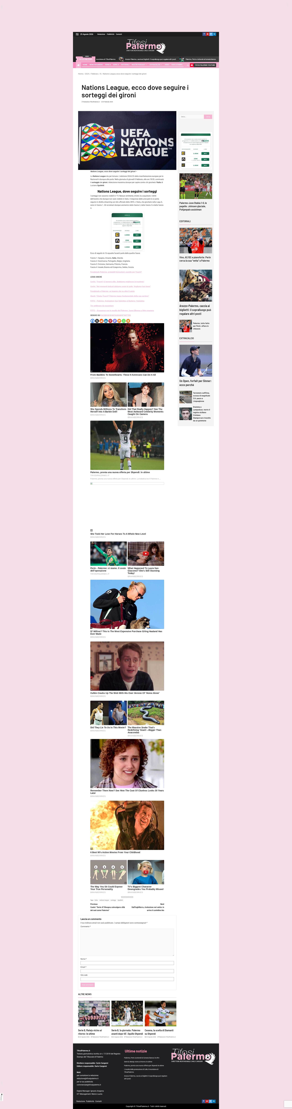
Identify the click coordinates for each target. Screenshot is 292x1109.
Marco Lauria (97, 1094)
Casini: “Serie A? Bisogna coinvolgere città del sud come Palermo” (107, 907)
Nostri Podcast (138, 65)
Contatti (119, 34)
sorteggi (113, 900)
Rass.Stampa (177, 65)
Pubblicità (110, 34)
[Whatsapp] (124, 321)
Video (167, 65)
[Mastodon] (115, 321)
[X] (97, 321)
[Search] (187, 65)
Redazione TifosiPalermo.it (91, 102)
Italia (96, 900)
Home (85, 65)
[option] (196, 192)
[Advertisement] (146, 16)
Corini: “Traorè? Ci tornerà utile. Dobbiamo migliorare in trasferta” (117, 282)
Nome (84, 959)
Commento (86, 926)
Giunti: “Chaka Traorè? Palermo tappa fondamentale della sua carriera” (119, 296)
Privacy (1, 1097)
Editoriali (125, 65)
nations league (104, 900)
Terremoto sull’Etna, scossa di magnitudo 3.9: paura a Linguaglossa (201, 397)
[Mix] (119, 321)
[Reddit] (101, 321)
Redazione (101, 34)
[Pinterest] (110, 321)
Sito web (84, 975)
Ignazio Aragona (97, 1091)
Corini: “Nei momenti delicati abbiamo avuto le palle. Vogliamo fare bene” (120, 286)
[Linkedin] (106, 321)
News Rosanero (96, 65)
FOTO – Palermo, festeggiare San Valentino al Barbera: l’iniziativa (117, 301)
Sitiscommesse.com (205, 141)
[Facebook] (93, 321)
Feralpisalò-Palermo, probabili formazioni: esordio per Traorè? (116, 272)
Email (83, 967)
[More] (128, 321)
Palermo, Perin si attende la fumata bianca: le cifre (147, 59)
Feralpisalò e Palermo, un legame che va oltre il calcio (112, 291)
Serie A (116, 65)
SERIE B (108, 65)
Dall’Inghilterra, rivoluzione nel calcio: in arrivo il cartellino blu (148, 907)
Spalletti (120, 900)
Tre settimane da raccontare (102, 306)
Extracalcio (155, 65)
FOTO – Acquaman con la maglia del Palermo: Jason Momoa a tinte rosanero (122, 310)
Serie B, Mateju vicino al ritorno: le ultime (189, 59)
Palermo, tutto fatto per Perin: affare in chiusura (201, 326)
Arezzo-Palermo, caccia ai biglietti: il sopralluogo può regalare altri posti (195, 309)
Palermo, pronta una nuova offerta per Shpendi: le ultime (144, 1065)
